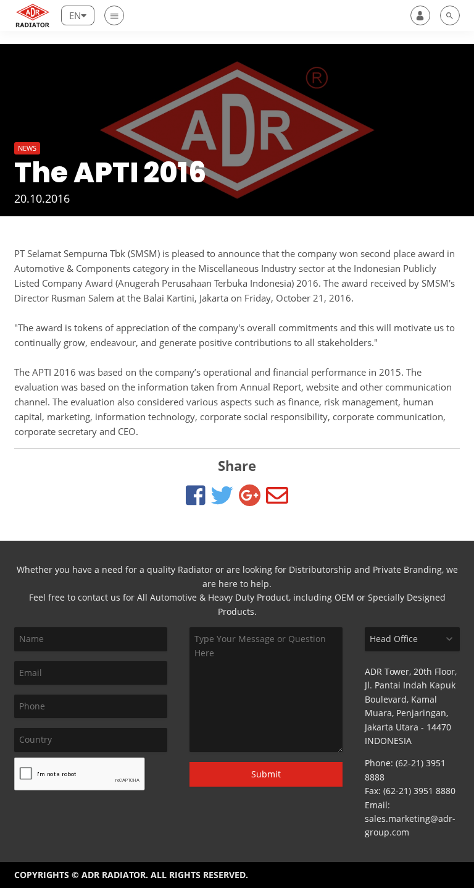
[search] (450, 15)
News (27, 148)
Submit (266, 774)
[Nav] (114, 15)
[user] (420, 15)
